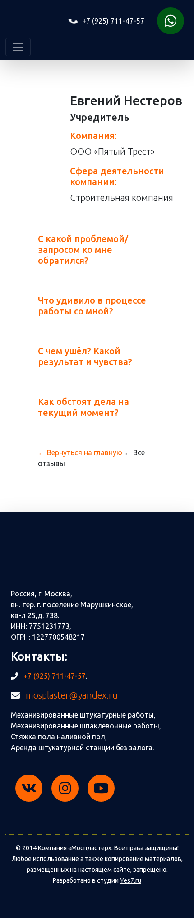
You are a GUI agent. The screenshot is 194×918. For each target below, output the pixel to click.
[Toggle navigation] (18, 47)
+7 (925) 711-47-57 (112, 21)
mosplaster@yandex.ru (72, 695)
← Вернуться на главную (80, 452)
